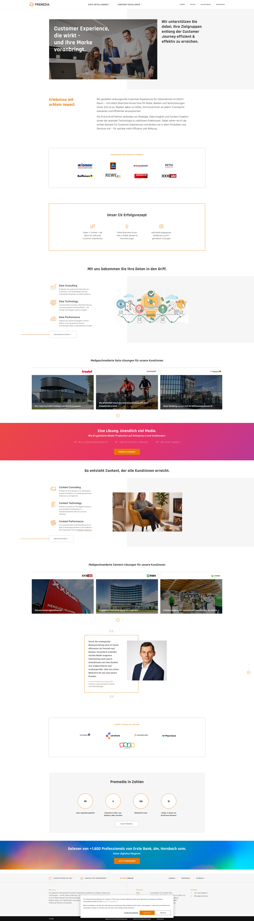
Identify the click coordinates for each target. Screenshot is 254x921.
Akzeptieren (147, 913)
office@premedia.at (201, 896)
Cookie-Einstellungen (131, 913)
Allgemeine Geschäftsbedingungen (116, 919)
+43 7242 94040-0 (200, 893)
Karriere (192, 4)
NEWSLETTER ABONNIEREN (95, 878)
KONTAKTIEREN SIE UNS (62, 878)
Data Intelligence (98, 4)
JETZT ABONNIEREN (127, 861)
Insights (182, 4)
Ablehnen (163, 913)
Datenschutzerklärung (110, 901)
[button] (122, 415)
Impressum (160, 919)
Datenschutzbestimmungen (142, 919)
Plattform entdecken (127, 452)
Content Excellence (129, 4)
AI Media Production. (84, 530)
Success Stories (206, 4)
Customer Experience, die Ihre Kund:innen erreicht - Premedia (39, 4)
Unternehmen (220, 4)
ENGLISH (130, 878)
